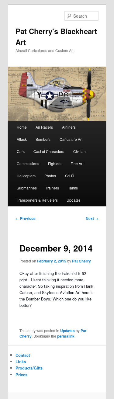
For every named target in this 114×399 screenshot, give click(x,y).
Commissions (28, 163)
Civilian (79, 151)
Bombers (43, 139)
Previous (26, 218)
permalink (65, 336)
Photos (50, 175)
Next (92, 218)
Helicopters (26, 175)
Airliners (69, 127)
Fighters (54, 163)
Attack (22, 139)
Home (22, 127)
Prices (21, 374)
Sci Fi (69, 175)
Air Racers (44, 127)
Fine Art (77, 163)
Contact (23, 355)
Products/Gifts (29, 368)
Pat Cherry (81, 261)
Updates (74, 200)
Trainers (52, 187)
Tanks (73, 187)
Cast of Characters (48, 151)
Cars (21, 151)
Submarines (27, 187)
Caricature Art (71, 139)
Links (21, 361)
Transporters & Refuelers (37, 200)
